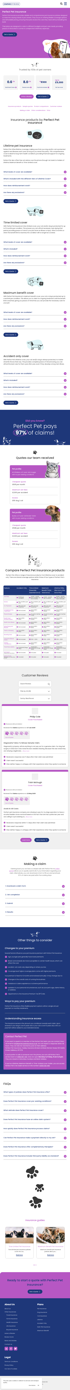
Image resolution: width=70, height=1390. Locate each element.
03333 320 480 (44, 1066)
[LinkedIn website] (6, 1349)
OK (38, 1385)
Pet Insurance (41, 1309)
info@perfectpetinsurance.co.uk (25, 1044)
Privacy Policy (9, 1365)
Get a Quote (8, 34)
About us (8, 1309)
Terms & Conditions (11, 1361)
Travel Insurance (11, 1315)
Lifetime (40, 1320)
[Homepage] (11, 4)
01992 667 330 (22, 1057)
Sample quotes (28, 106)
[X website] (15, 1349)
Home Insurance (11, 1319)
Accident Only (42, 1323)
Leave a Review (10, 1333)
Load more (26, 840)
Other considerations (38, 110)
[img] (61, 4)
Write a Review (26, 96)
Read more (19, 1255)
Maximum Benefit (43, 1330)
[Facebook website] (11, 1349)
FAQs (48, 110)
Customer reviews (56, 106)
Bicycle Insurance (12, 1330)
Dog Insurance (42, 1312)
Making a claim (25, 110)
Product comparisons (41, 106)
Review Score (9, 1337)
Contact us (8, 1344)
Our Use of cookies (11, 1369)
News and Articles (10, 1341)
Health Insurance (12, 1322)
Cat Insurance (42, 1316)
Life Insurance (10, 1326)
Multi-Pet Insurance (43, 1327)
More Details (32, 1385)
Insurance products (14, 106)
